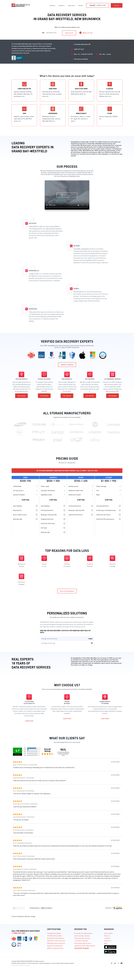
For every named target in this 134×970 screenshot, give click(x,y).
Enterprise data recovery (82, 938)
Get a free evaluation (67, 591)
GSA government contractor (56, 943)
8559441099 (24, 969)
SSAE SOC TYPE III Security (56, 941)
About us (107, 936)
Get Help (116, 5)
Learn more (71, 5)
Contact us (107, 941)
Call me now (69, 33)
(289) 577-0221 (79, 49)
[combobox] (44, 32)
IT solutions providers (81, 941)
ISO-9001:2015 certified (54, 936)
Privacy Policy (15, 965)
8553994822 (47, 969)
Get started (21, 396)
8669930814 (28, 969)
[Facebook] (112, 963)
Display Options (35, 908)
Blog (105, 943)
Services (52, 5)
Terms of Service (24, 965)
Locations (61, 5)
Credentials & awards (54, 933)
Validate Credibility (67, 365)
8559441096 (9, 969)
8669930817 (43, 969)
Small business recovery (82, 936)
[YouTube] (121, 963)
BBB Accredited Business (55, 948)
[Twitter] (118, 963)
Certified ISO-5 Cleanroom (55, 938)
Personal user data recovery (83, 933)
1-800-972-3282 (92, 470)
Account (80, 5)
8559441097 (14, 969)
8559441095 (5, 969)
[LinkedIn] (115, 963)
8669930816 (38, 969)
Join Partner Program (81, 948)
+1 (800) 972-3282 (97, 5)
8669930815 (33, 969)
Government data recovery (82, 943)
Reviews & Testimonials (55, 946)
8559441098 (19, 969)
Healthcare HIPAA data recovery (84, 946)
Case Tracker (108, 933)
